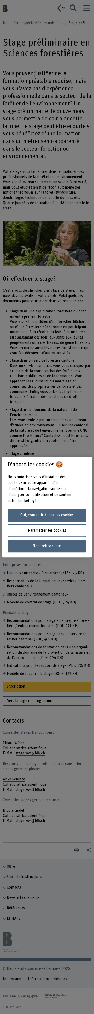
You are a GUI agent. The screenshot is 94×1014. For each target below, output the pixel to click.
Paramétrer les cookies (47, 531)
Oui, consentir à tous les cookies (47, 515)
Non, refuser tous (47, 546)
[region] (47, 507)
